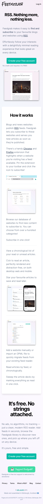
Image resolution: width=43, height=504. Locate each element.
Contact (38, 483)
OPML (20, 353)
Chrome (27, 148)
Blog (31, 483)
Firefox (10, 152)
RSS (25, 35)
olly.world (20, 490)
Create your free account (21, 60)
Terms (12, 483)
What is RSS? (22, 483)
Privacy (4, 483)
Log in (38, 4)
